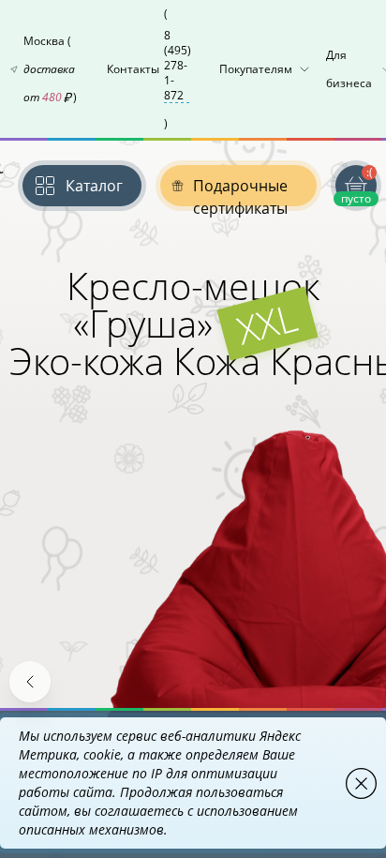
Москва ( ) (50, 69)
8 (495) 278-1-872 (177, 65)
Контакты (149, 68)
